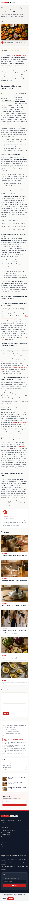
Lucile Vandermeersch (8, 42)
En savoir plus (13, 896)
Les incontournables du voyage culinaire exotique (14, 725)
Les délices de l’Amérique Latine (10, 729)
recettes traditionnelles (19, 422)
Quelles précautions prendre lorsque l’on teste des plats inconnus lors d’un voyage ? (14, 746)
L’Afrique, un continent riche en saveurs (11, 731)
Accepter (10, 898)
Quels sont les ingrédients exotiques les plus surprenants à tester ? (15, 751)
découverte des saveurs (20, 55)
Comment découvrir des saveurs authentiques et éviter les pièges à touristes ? (15, 743)
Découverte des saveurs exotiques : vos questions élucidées (14, 736)
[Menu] (26, 2)
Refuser (4, 898)
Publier (6, 713)
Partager (6, 21)
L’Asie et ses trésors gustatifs (9, 727)
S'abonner (14, 805)
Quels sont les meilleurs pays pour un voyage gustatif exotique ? (14, 740)
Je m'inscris (14, 885)
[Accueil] (8, 2)
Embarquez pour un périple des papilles (12, 753)
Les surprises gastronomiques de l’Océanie (12, 733)
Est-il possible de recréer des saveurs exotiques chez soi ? (15, 748)
